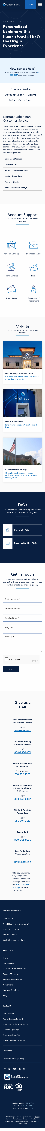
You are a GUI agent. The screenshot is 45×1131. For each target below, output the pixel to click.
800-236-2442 (22, 799)
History (6, 958)
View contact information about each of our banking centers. (22, 378)
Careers (7, 1006)
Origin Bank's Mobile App (19, 1076)
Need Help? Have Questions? (16, 924)
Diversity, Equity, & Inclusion (15, 1024)
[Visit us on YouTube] (14, 1069)
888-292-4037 (22, 730)
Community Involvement (14, 969)
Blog (5, 995)
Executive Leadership (12, 979)
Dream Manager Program (14, 1040)
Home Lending (11, 276)
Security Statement (21, 1121)
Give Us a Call (11, 165)
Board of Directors (11, 974)
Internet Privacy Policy (14, 1058)
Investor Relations (11, 990)
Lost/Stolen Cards (11, 929)
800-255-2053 (22, 752)
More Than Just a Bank (13, 1019)
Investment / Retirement (33, 299)
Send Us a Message (13, 159)
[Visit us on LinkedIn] (19, 1069)
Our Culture (8, 1013)
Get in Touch (25, 100)
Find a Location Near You (16, 170)
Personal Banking (11, 254)
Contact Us (8, 918)
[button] (40, 4)
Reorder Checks (12, 182)
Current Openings (11, 1030)
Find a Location (22, 861)
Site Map (8, 1051)
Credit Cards (11, 298)
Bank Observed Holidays (16, 187)
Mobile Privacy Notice (20, 1119)
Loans (33, 276)
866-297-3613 (22, 820)
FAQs (12, 100)
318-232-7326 (22, 774)
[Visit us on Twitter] (9, 1069)
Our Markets (8, 963)
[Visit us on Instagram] (23, 1069)
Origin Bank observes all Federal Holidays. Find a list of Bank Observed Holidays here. (21, 475)
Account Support (14, 94)
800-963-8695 (22, 839)
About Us (8, 950)
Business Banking (33, 254)
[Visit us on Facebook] (5, 1069)
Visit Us (32, 94)
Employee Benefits (11, 1035)
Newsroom (8, 985)
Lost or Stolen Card (13, 176)
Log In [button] (30, 4)
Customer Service (20, 89)
